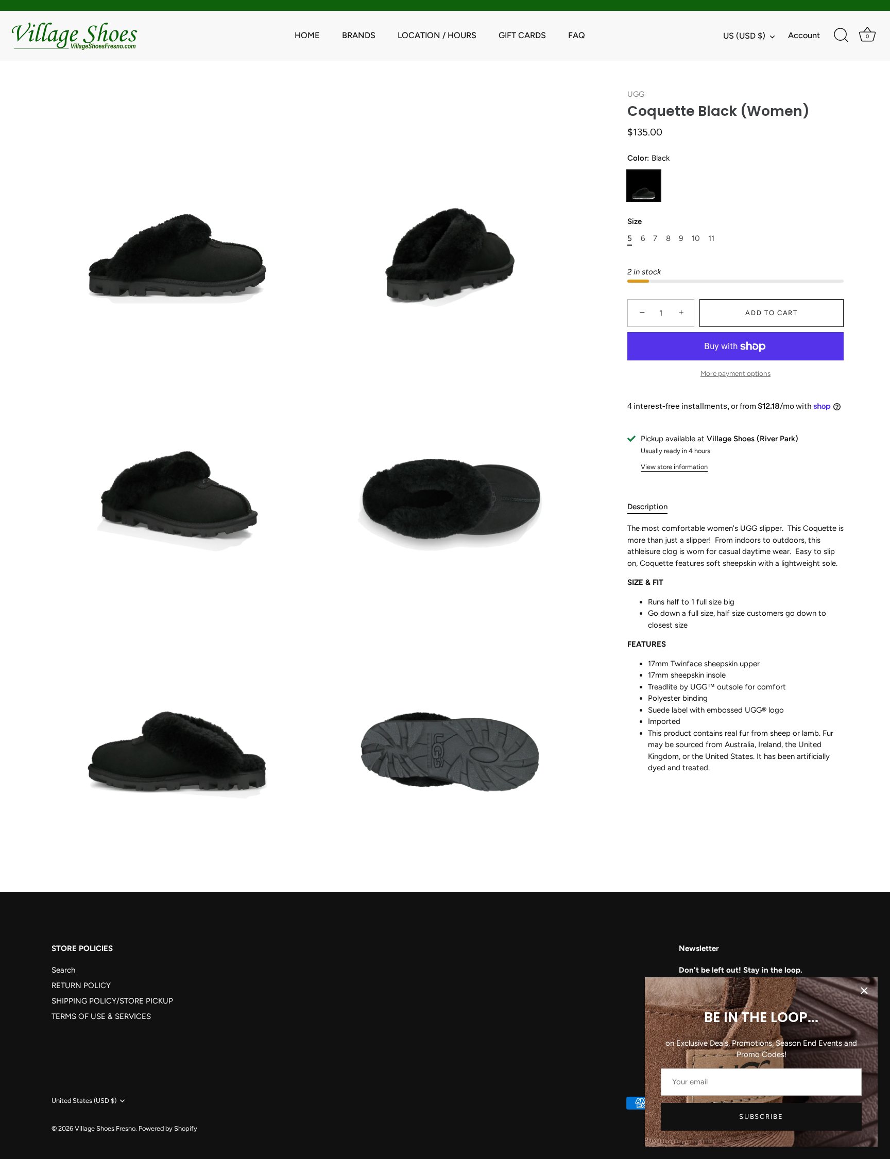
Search (63, 970)
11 (711, 238)
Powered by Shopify (168, 1128)
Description (647, 506)
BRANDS (358, 35)
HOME (307, 35)
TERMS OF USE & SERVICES (101, 1016)
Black (643, 185)
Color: (648, 158)
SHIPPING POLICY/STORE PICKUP (112, 1001)
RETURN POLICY (81, 985)
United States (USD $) (84, 1100)
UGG (635, 94)
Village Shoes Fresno (105, 1128)
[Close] (864, 990)
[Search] (841, 35)
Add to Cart (771, 313)
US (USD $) (744, 36)
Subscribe (761, 1116)
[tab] (652, 507)
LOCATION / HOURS (437, 35)
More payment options (735, 373)
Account (804, 35)
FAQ (576, 35)
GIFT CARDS (522, 35)
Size (634, 221)
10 (696, 238)
